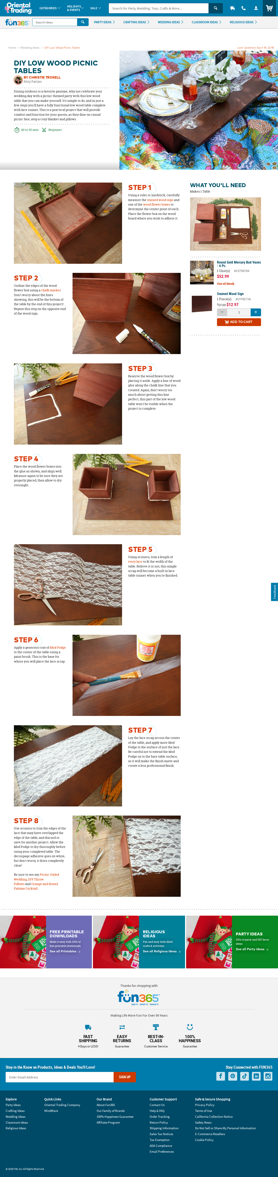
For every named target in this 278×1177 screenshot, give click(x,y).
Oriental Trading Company (62, 1105)
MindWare (51, 1111)
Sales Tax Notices (161, 1134)
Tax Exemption (160, 1140)
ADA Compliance (161, 1146)
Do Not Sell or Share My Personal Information (225, 1128)
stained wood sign (160, 200)
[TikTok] (244, 1076)
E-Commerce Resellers (210, 1134)
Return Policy (159, 1122)
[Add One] (256, 312)
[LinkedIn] (256, 1076)
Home (12, 47)
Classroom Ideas (17, 1122)
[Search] (215, 8)
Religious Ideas (16, 1128)
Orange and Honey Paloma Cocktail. (36, 886)
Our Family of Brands (111, 1111)
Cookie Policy (204, 1140)
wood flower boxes (156, 204)
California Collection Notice (214, 1116)
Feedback (274, 592)
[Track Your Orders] (232, 8)
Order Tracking (160, 1116)
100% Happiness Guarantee (115, 1116)
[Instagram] (268, 1076)
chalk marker (51, 290)
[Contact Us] (243, 8)
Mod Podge (58, 647)
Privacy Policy (204, 1105)
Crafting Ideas (15, 1111)
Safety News (203, 1122)
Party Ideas (13, 1105)
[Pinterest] (232, 1076)
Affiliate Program (108, 1122)
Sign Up (125, 1077)
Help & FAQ (157, 1111)
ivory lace (135, 561)
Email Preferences (162, 1151)
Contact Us (157, 1105)
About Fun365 (106, 1105)
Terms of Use (203, 1111)
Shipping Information (164, 1128)
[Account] (256, 8)
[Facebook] (220, 1076)
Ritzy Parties (33, 81)
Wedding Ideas (30, 47)
